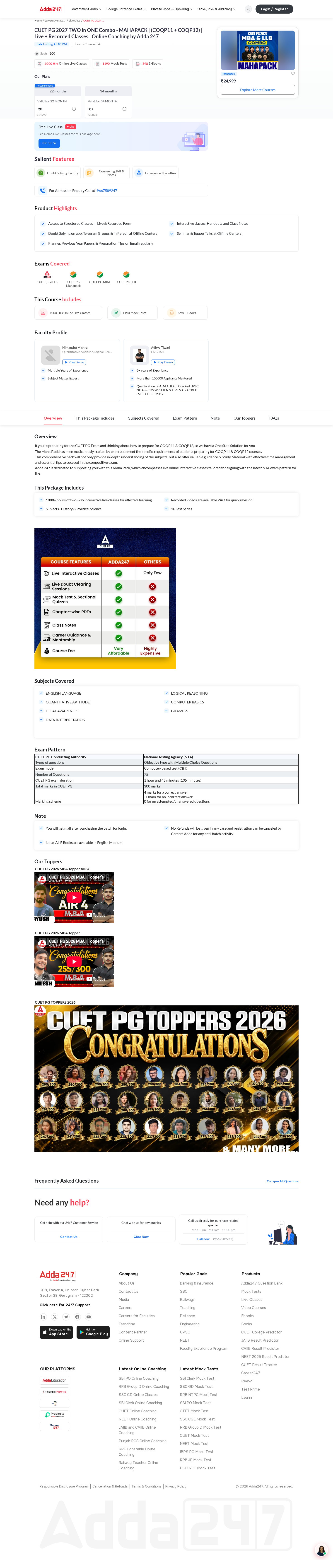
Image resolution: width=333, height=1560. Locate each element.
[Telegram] (66, 1317)
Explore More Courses (257, 89)
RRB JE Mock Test (195, 1460)
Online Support (131, 1340)
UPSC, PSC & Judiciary (215, 9)
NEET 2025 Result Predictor (265, 1356)
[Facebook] (77, 1317)
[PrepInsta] (54, 1414)
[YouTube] (88, 1317)
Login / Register (274, 9)
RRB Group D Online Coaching (144, 1386)
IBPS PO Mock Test (196, 1451)
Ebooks (247, 1316)
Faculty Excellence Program (203, 1348)
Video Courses (253, 1307)
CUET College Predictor (261, 1332)
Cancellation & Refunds (110, 1486)
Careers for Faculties (137, 1316)
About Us (127, 1283)
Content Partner (133, 1332)
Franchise (127, 1324)
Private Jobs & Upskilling (170, 9)
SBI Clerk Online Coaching (140, 1403)
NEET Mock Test (194, 1443)
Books (246, 1324)
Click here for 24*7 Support (65, 1305)
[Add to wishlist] (293, 73)
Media (124, 1299)
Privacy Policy (175, 1486)
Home (38, 20)
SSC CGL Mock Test (197, 1419)
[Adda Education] (54, 1380)
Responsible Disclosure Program (64, 1486)
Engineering (190, 1324)
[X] (54, 1317)
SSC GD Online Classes (138, 1394)
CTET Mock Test (194, 1411)
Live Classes (251, 1299)
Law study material (56, 20)
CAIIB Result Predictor (260, 1348)
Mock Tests (251, 1291)
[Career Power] (54, 1391)
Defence (187, 1316)
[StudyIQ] (54, 1403)
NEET (185, 1340)
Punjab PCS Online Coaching (142, 1441)
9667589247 (107, 190)
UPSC (185, 1332)
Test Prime (250, 1389)
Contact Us (68, 1237)
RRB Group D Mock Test (200, 1427)
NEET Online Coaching (137, 1419)
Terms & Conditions (147, 1486)
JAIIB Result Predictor (260, 1340)
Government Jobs (84, 9)
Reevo (247, 1381)
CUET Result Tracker (259, 1364)
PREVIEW (49, 143)
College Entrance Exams (124, 9)
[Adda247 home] (50, 9)
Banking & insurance (196, 1283)
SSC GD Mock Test (196, 1386)
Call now (205, 1237)
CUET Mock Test (194, 1435)
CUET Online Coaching (138, 1411)
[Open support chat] (321, 1550)
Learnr (247, 1397)
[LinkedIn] (43, 1317)
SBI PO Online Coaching (139, 1378)
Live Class (74, 20)
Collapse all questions (283, 1181)
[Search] (248, 9)
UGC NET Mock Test (197, 1468)
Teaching (187, 1307)
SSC (183, 1291)
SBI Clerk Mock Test (197, 1378)
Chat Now (141, 1237)
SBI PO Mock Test (195, 1403)
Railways (187, 1299)
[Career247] (54, 1426)
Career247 (250, 1373)
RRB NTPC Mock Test (198, 1394)
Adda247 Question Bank (261, 1283)
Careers (125, 1307)
